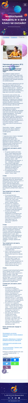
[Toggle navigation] (25, 4)
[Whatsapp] (15, 363)
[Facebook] (7, 360)
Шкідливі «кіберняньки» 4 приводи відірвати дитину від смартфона (12, 339)
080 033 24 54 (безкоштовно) (15, 395)
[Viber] (9, 398)
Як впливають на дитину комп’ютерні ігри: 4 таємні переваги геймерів (13, 334)
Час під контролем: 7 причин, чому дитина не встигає (12, 348)
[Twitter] (7, 363)
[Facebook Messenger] (15, 360)
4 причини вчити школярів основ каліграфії (12, 343)
